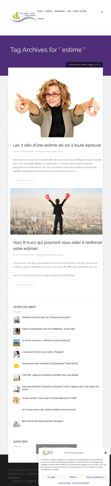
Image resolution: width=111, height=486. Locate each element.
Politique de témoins (64, 483)
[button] (105, 452)
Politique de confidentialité (80, 483)
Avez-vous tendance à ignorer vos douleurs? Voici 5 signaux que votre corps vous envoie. (60, 388)
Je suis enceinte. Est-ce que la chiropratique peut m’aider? (49, 398)
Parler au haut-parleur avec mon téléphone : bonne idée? (48, 328)
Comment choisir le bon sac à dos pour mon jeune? (46, 317)
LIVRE (69, 11)
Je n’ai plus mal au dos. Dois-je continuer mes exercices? (49, 409)
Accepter (51, 477)
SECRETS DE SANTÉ (80, 11)
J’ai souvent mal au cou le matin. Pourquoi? (43, 351)
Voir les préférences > (95, 477)
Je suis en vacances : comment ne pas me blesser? (46, 340)
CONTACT (40, 19)
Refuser (73, 477)
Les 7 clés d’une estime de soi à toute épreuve (57, 145)
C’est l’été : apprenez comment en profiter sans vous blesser (50, 375)
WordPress (13, 477)
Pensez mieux (57, 151)
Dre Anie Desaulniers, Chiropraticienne (33, 151)
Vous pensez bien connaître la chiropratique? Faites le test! (50, 363)
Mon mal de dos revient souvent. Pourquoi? (42, 421)
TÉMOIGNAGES (59, 11)
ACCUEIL (40, 11)
